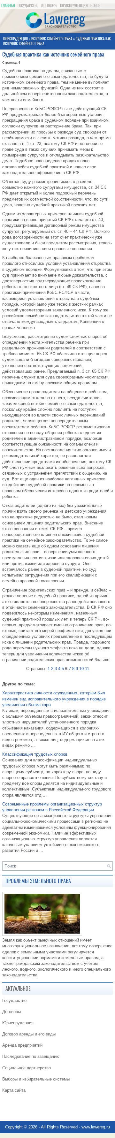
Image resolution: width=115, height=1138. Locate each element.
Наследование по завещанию (30, 1056)
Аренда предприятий (22, 1045)
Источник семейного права (51, 38)
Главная (8, 5)
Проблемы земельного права (38, 881)
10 (81, 668)
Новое (95, 5)
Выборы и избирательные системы (36, 1079)
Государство (28, 5)
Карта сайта (14, 1090)
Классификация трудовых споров (34, 754)
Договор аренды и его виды (29, 1034)
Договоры (49, 5)
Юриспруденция (74, 5)
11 (87, 668)
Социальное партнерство (26, 1067)
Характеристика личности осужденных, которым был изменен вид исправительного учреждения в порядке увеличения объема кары (54, 699)
